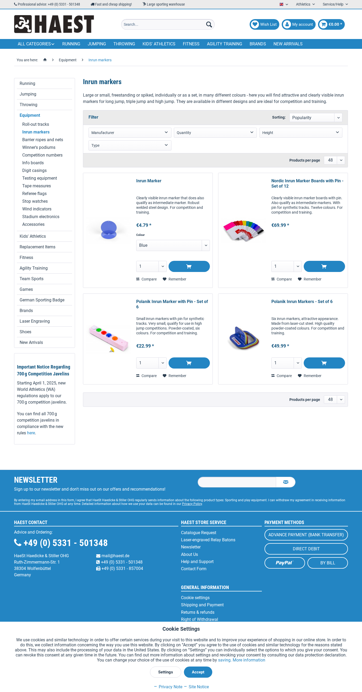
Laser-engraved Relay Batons (208, 539)
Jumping (28, 94)
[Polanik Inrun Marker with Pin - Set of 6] (108, 339)
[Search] (209, 24)
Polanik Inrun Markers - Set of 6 (302, 301)
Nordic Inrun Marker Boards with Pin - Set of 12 (307, 183)
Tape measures (36, 185)
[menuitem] (168, 24)
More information (249, 660)
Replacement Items (37, 246)
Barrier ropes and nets (42, 139)
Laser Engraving (35, 321)
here (31, 432)
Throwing (28, 104)
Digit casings (34, 170)
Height (267, 133)
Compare (149, 279)
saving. (225, 660)
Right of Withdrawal (199, 619)
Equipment (30, 115)
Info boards (33, 162)
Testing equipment (39, 178)
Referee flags (34, 193)
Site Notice (198, 686)
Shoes (25, 331)
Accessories (33, 224)
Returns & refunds (197, 612)
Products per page (304, 160)
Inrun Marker (148, 180)
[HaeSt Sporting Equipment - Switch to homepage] (54, 24)
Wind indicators (36, 208)
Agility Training (34, 268)
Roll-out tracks (35, 124)
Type (95, 145)
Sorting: (279, 117)
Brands (26, 310)
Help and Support (197, 561)
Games (26, 289)
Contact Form (193, 568)
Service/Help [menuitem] (333, 4)
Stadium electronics (40, 216)
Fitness (26, 257)
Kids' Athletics (33, 236)
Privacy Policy (192, 504)
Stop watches (35, 201)
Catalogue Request (198, 532)
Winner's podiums (38, 147)
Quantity (184, 133)
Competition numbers (42, 155)
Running (27, 83)
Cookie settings (195, 597)
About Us (189, 554)
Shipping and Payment (202, 604)
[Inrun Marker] (108, 230)
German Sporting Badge (42, 299)
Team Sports (31, 278)
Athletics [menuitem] (303, 4)
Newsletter (191, 547)
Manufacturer (102, 133)
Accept (198, 672)
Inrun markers (36, 132)
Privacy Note (170, 686)
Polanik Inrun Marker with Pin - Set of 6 (172, 304)
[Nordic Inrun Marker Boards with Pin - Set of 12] (243, 230)
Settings (165, 672)
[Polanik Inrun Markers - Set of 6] (243, 339)
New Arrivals (31, 342)
